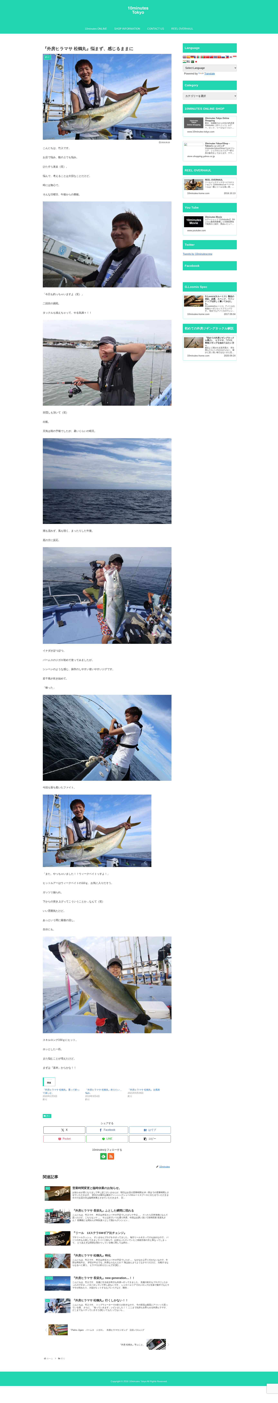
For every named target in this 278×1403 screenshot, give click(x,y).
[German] (192, 57)
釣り (48, 1116)
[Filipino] (227, 57)
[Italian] (200, 57)
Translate (209, 73)
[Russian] (223, 57)
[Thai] (215, 57)
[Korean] (231, 57)
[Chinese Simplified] (207, 57)
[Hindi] (184, 61)
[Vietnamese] (219, 57)
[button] (150, 1138)
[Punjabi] (192, 61)
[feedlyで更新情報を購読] (103, 1156)
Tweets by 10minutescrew (197, 254)
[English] (184, 57)
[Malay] (188, 61)
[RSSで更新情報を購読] (111, 1156)
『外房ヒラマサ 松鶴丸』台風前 (144, 1089)
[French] (196, 57)
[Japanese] (196, 61)
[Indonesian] (234, 57)
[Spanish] (188, 57)
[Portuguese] (204, 57)
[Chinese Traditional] (211, 57)
